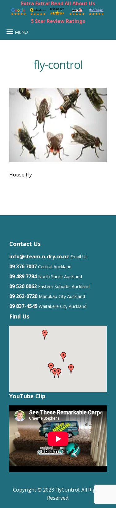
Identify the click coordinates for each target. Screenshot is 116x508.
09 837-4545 (23, 306)
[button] (71, 369)
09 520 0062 (23, 286)
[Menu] (10, 31)
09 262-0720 (23, 296)
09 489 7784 (23, 276)
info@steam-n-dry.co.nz (39, 256)
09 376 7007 (23, 266)
